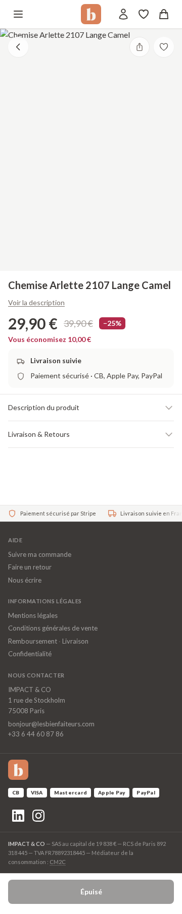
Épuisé (91, 891)
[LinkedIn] (18, 816)
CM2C (58, 862)
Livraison (75, 641)
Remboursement (32, 641)
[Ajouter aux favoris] (164, 47)
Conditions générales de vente (53, 628)
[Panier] (164, 14)
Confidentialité (30, 654)
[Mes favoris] (143, 14)
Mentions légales (33, 615)
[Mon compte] (123, 14)
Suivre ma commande (39, 554)
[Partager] (139, 47)
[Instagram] (38, 816)
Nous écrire (24, 580)
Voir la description (36, 302)
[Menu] (18, 14)
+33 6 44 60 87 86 (36, 734)
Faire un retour (30, 567)
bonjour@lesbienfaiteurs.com (51, 724)
